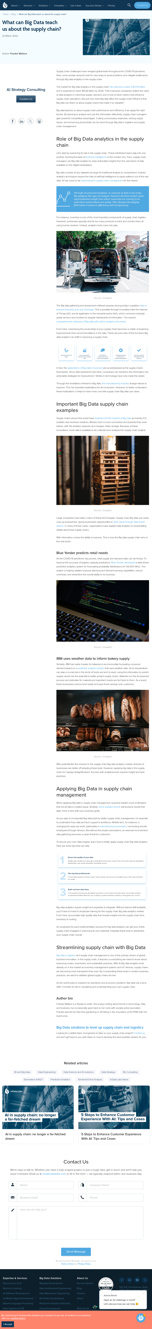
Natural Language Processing (18, 1303)
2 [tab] (78, 1146)
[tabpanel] (38, 1113)
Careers (81, 1293)
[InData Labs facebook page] (122, 1280)
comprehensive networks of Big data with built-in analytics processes (91, 321)
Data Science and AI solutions (79, 1072)
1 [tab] (73, 1146)
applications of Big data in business (85, 367)
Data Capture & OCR (13, 1308)
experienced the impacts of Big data (113, 418)
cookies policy (18, 1318)
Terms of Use (67, 1264)
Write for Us (83, 1308)
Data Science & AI (12, 1283)
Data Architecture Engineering (55, 1288)
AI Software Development (16, 1293)
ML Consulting (130, 1072)
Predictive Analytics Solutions (54, 1303)
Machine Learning (12, 1288)
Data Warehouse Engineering (54, 1293)
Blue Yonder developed (123, 562)
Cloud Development (49, 1308)
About (80, 1298)
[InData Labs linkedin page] (129, 1280)
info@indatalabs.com (54, 1173)
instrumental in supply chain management (102, 180)
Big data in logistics (65, 955)
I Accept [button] (7, 1324)
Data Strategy (108, 1072)
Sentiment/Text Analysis (90, 1079)
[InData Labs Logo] (5, 5)
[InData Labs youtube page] (137, 1280)
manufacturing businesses (113, 826)
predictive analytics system (90, 668)
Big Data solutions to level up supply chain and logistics (99, 1027)
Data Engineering (47, 1072)
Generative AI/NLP (33, 1079)
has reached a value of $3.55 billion (127, 86)
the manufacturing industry (115, 383)
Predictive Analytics (60, 1079)
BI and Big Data (22, 1072)
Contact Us (142, 5)
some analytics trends (109, 806)
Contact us (139, 1033)
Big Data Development (51, 1283)
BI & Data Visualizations (51, 1298)
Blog (79, 1288)
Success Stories (85, 1283)
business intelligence (96, 157)
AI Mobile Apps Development (18, 1298)
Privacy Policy (84, 1264)
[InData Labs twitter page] (145, 1280)
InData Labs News (119, 1079)
